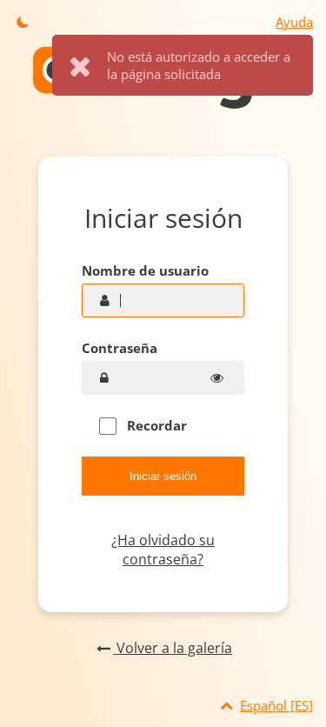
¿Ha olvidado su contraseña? (163, 549)
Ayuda (294, 21)
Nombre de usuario (145, 270)
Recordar (155, 425)
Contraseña (119, 348)
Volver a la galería (172, 647)
